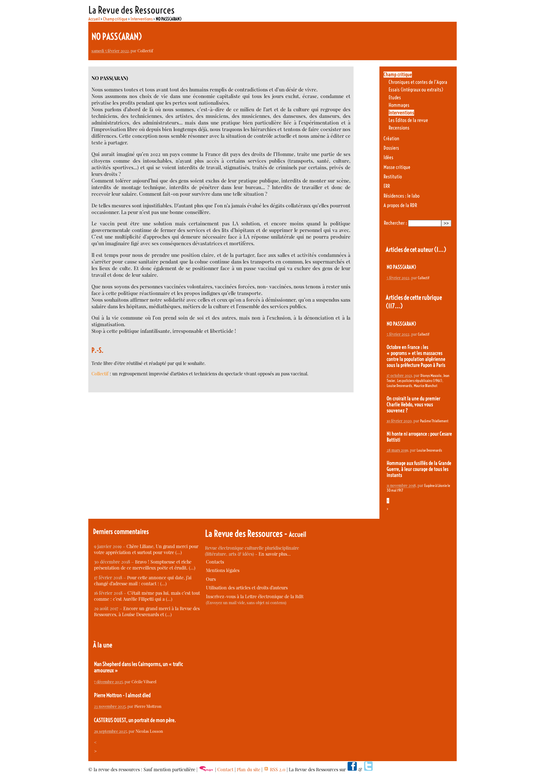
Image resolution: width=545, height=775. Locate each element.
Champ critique (115, 19)
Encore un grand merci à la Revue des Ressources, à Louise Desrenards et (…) (147, 611)
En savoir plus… (275, 554)
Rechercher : (395, 223)
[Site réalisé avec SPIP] (206, 769)
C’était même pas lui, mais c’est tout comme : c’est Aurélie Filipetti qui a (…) (147, 596)
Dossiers (391, 148)
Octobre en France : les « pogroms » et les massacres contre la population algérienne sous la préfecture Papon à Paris (416, 356)
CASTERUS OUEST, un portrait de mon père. (135, 720)
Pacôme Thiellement (434, 421)
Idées (388, 157)
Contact (225, 769)
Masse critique (397, 167)
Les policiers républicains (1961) (419, 380)
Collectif (145, 50)
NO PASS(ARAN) (401, 267)
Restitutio (393, 177)
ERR (387, 186)
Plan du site (248, 769)
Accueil (94, 19)
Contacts (215, 562)
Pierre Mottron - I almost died (122, 695)
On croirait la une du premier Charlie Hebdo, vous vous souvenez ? (413, 405)
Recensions (399, 128)
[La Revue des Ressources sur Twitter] (368, 769)
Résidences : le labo (401, 196)
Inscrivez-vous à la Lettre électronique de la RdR (254, 596)
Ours (211, 579)
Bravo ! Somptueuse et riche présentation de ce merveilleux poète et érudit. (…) (144, 565)
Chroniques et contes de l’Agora (418, 82)
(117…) (394, 306)
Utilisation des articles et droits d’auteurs (247, 588)
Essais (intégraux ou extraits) (416, 90)
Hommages (399, 105)
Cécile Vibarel (144, 681)
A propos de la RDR (400, 205)
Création (391, 139)
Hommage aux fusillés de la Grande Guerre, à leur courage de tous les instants (419, 469)
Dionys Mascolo (431, 375)
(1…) (440, 249)
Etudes (395, 98)
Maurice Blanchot (425, 385)
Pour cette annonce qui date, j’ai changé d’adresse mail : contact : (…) (142, 581)
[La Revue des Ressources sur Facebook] (352, 769)
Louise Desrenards (399, 385)
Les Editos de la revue (408, 120)
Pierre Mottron (147, 706)
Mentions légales (222, 570)
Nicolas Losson (149, 731)
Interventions (142, 19)
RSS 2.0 (277, 769)
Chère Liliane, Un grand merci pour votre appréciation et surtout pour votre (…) (146, 549)
